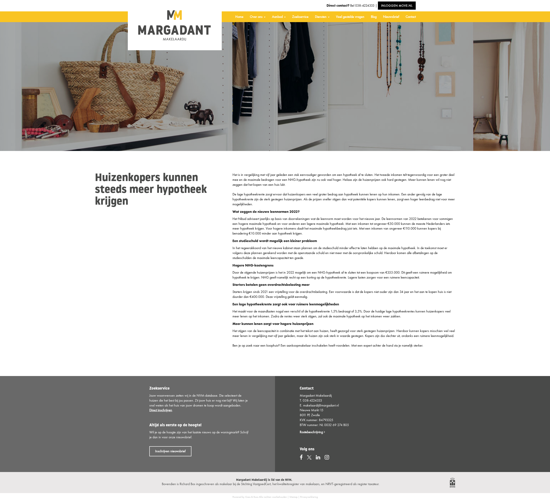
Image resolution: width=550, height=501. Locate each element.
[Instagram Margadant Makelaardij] (327, 457)
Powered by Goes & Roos (245, 497)
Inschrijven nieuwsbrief (170, 451)
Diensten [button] (321, 16)
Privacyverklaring (309, 497)
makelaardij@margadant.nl (321, 405)
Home (239, 16)
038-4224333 (364, 5)
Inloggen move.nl (396, 6)
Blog (374, 16)
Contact (411, 16)
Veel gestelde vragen (350, 16)
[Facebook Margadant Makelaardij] (301, 457)
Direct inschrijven (160, 410)
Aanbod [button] (278, 16)
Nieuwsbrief (391, 16)
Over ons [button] (256, 16)
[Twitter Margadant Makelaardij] (309, 457)
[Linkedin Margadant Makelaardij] (318, 457)
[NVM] (452, 482)
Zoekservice (300, 16)
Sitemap (293, 497)
